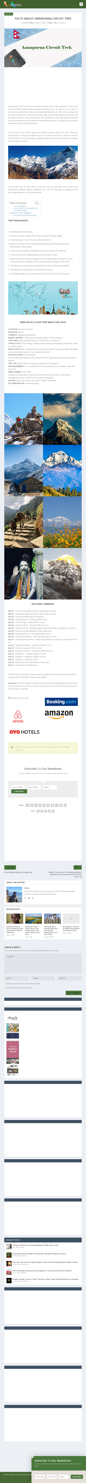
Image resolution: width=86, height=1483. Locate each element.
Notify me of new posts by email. (19, 988)
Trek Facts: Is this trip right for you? (28, 208)
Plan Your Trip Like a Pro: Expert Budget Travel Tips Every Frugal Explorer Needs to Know (45, 1262)
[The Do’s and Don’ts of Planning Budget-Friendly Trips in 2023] (9, 1246)
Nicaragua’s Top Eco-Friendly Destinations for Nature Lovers (71, 928)
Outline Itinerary (22, 210)
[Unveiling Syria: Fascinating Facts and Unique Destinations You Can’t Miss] (52, 919)
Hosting (23, 1273)
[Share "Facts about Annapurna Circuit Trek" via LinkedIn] (48, 805)
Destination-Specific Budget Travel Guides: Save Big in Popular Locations (39, 1254)
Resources (24, 1256)
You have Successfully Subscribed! (25, 215)
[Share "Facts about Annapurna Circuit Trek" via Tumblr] (40, 805)
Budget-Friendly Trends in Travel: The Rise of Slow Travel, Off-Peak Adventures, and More (45, 1279)
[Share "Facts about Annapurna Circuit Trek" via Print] (65, 805)
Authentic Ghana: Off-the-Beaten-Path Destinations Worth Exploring (14, 929)
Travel (49, 23)
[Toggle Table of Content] (36, 203)
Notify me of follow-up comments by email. (23, 983)
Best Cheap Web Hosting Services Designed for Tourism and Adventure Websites (42, 1271)
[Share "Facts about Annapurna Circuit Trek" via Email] (61, 805)
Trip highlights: (22, 206)
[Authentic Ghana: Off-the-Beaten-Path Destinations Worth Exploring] (14, 919)
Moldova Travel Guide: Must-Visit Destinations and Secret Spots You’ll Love (32, 930)
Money (22, 1247)
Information (24, 1264)
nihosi (31, 23)
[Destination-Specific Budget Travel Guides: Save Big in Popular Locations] (9, 1255)
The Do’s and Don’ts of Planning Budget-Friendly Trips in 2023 (35, 1245)
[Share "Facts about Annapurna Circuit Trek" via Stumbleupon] (57, 805)
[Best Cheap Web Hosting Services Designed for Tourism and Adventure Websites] (9, 1272)
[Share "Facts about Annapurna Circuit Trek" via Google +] (36, 805)
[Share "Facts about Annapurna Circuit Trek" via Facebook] (27, 805)
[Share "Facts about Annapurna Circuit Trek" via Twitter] (31, 805)
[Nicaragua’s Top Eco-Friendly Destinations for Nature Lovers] (71, 919)
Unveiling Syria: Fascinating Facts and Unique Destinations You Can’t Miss (51, 930)
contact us (18, 750)
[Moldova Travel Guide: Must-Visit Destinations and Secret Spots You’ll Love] (33, 919)
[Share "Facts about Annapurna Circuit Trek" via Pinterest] (44, 805)
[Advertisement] (43, 82)
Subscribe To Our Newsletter (21, 213)
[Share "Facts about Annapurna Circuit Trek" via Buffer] (52, 805)
